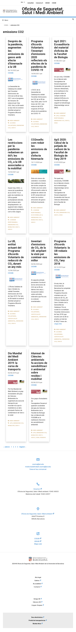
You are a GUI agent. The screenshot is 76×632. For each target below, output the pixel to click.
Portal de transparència (37, 620)
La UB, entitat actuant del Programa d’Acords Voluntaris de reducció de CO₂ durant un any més (16, 254)
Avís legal (38, 577)
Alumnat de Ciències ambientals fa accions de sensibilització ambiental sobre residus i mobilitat (39, 366)
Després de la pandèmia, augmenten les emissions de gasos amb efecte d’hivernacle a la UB (16, 54)
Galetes (36, 580)
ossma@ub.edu (38, 464)
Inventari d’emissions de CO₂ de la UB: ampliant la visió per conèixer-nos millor (39, 251)
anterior (6, 447)
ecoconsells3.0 (37, 215)
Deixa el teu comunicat (38, 469)
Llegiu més (58, 324)
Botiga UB (37, 599)
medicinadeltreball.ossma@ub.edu (38, 467)
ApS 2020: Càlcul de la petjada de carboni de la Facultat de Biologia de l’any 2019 (62, 149)
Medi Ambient (14, 120)
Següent (22, 447)
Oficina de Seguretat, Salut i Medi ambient (36, 514)
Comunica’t (39, 3)
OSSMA (6, 25)
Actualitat (31, 3)
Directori (37, 489)
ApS (57, 115)
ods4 (56, 123)
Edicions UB (37, 602)
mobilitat (11, 227)
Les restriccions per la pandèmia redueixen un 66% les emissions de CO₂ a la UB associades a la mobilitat (16, 154)
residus (43, 437)
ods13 (13, 127)
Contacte (37, 587)
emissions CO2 (59, 120)
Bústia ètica (37, 623)
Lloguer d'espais (37, 605)
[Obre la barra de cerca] (73, 19)
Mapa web (38, 544)
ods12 (67, 120)
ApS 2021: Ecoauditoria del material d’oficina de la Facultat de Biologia (61, 49)
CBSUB (47, 3)
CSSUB (54, 3)
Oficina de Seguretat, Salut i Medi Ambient (43, 10)
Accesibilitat (37, 584)
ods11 (17, 227)
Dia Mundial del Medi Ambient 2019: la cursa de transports (15, 361)
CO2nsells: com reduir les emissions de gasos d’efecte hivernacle (39, 149)
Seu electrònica (36, 617)
